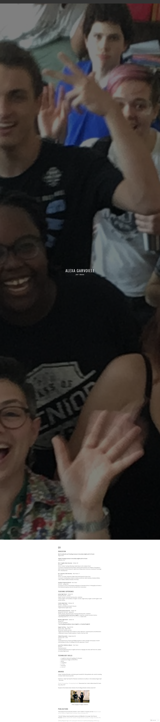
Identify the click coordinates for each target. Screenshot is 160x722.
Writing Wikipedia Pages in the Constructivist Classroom (70, 720)
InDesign (63, 664)
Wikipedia (63, 667)
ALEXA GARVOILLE (80, 270)
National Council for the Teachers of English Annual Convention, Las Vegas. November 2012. (81, 717)
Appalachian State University (74, 616)
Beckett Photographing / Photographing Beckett (68, 683)
